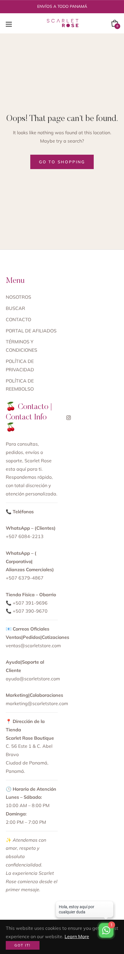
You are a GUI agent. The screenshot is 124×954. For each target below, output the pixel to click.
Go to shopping (62, 161)
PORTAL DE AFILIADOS (31, 331)
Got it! (22, 945)
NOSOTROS (18, 297)
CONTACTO (18, 319)
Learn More (77, 936)
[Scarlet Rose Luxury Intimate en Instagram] (68, 417)
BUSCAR (15, 308)
